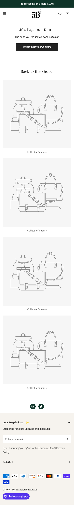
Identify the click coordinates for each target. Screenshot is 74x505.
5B (13, 489)
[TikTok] (41, 406)
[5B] (37, 13)
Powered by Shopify (26, 489)
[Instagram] (33, 406)
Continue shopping (37, 47)
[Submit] (67, 439)
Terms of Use (46, 448)
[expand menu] (5, 14)
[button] (67, 13)
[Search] (60, 13)
